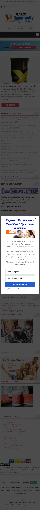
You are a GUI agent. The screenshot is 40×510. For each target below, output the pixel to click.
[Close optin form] (36, 219)
